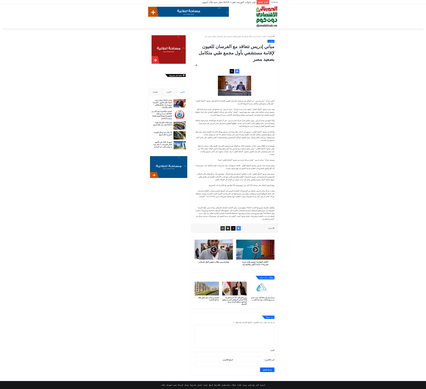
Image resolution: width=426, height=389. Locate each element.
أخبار (257, 385)
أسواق (211, 385)
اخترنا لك (180, 385)
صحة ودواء (193, 385)
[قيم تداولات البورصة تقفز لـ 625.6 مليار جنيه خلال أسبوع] (180, 125)
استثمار (199, 385)
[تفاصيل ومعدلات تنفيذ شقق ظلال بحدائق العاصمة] (207, 288)
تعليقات (155, 92)
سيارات (205, 385)
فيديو (174, 385)
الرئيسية (270, 36)
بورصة (245, 385)
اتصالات (233, 385)
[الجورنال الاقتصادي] (267, 17)
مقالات (163, 385)
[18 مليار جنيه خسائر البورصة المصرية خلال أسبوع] (180, 135)
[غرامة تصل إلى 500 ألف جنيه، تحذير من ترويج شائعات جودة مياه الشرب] (262, 288)
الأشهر (182, 92)
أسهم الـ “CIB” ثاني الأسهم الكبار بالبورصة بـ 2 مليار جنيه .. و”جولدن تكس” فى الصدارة (162, 144)
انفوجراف (169, 385)
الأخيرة (169, 92)
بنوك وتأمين (251, 385)
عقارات (264, 36)
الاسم (272, 350)
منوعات (186, 385)
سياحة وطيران (225, 385)
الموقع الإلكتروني (228, 360)
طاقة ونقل (217, 385)
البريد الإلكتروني (269, 360)
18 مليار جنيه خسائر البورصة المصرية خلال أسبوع (232, 2)
